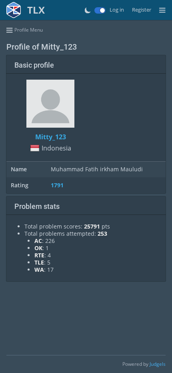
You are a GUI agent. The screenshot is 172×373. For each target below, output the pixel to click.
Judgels (158, 364)
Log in (117, 9)
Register (141, 9)
